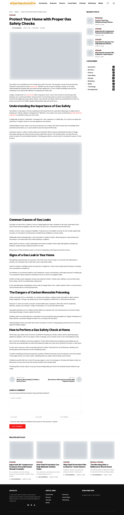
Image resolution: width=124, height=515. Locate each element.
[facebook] (9, 505)
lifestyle (17, 12)
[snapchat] (31, 505)
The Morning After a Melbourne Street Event (101, 466)
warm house (30, 95)
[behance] (12, 505)
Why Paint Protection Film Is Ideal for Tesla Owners (104, 53)
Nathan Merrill (17, 28)
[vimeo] (17, 505)
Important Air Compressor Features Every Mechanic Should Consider (104, 33)
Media (101, 84)
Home (10, 12)
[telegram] (15, 505)
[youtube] (20, 505)
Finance (101, 72)
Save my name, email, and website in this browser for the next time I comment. (34, 421)
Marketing (101, 81)
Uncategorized (101, 89)
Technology (101, 86)
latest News (101, 75)
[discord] (28, 505)
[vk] (25, 505)
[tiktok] (22, 505)
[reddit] (34, 505)
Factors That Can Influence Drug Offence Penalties (103, 22)
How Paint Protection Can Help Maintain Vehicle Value (104, 43)
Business (101, 70)
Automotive (101, 67)
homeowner (33, 86)
